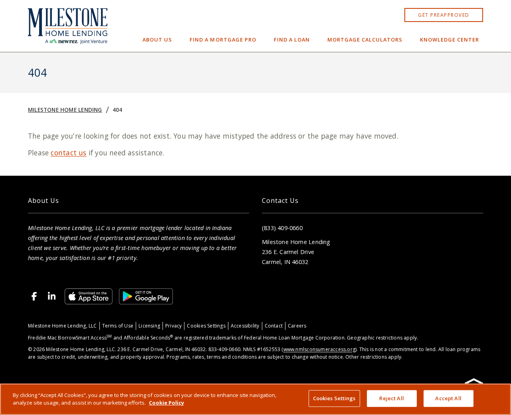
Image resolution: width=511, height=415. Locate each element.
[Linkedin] (52, 296)
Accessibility (245, 325)
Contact (274, 325)
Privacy (173, 325)
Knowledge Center (449, 39)
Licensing (149, 325)
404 (118, 109)
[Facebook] (34, 296)
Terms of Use (118, 325)
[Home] (67, 26)
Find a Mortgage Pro (223, 39)
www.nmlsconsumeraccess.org (319, 349)
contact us (68, 152)
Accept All (448, 398)
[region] (255, 399)
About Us (157, 39)
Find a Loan (292, 39)
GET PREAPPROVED (443, 15)
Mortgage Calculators (364, 39)
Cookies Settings (206, 325)
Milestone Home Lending (65, 109)
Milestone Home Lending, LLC (62, 325)
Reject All (391, 398)
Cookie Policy (166, 402)
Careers (297, 325)
